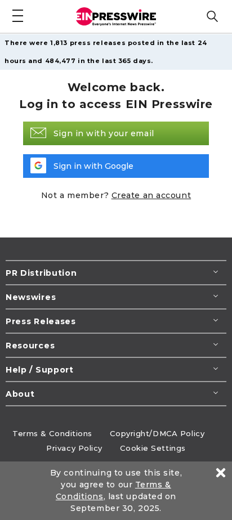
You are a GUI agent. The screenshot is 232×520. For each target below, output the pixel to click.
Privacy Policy (74, 447)
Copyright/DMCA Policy (157, 433)
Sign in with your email (103, 133)
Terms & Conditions (52, 433)
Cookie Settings (152, 447)
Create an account (151, 195)
